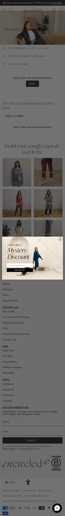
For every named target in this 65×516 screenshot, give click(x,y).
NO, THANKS (20, 275)
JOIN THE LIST (20, 270)
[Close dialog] (60, 239)
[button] (57, 508)
